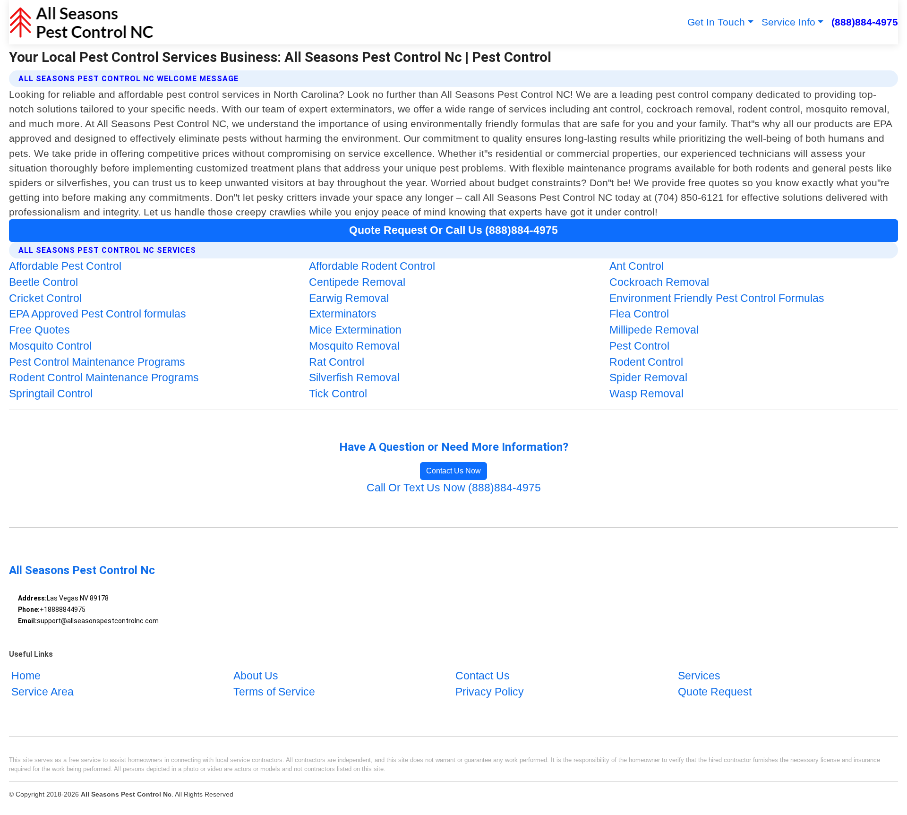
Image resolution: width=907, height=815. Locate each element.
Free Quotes (39, 330)
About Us (255, 676)
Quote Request (715, 692)
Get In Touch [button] (716, 22)
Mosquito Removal (354, 346)
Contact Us (482, 676)
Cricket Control (45, 298)
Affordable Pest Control (65, 266)
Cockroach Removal (659, 282)
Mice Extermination (355, 330)
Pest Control (639, 346)
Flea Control (639, 314)
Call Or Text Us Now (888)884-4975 (454, 488)
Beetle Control (43, 282)
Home (26, 676)
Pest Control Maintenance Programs (97, 362)
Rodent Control (646, 362)
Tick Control (338, 394)
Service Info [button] (788, 22)
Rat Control (336, 362)
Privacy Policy (489, 692)
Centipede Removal (357, 282)
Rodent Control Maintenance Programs (104, 378)
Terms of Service (274, 692)
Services (699, 676)
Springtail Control (51, 394)
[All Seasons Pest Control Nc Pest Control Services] (81, 22)
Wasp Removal (646, 394)
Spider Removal (648, 378)
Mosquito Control (50, 346)
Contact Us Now (453, 471)
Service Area (42, 692)
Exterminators (342, 314)
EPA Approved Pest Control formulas (97, 314)
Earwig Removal (349, 298)
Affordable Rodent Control (372, 266)
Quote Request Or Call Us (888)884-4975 (453, 230)
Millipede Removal (654, 330)
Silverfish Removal (354, 378)
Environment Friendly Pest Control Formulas (716, 298)
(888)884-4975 (864, 22)
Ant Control (636, 266)
